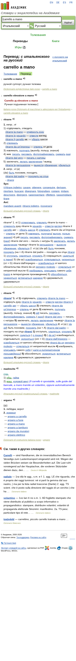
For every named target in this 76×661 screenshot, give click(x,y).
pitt (37, 313)
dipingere (22, 194)
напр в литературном (46, 350)
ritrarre (46, 211)
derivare (61, 187)
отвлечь (38, 146)
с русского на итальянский (60, 58)
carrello (20, 139)
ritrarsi (10, 180)
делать (24, 161)
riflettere (50, 194)
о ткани (8, 259)
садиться (68, 255)
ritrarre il (10, 139)
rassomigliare (63, 194)
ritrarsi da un (57, 342)
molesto (50, 266)
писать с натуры (36, 157)
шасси (31, 229)
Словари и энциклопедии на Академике (30, 13)
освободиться (46, 263)
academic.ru (13, 6)
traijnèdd (9, 519)
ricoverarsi (46, 205)
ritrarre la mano (14, 132)
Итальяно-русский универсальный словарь (26, 394)
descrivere (9, 194)
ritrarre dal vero (14, 157)
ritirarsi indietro (30, 205)
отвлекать (12, 143)
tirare (6, 198)
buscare (19, 191)
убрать (36, 139)
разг (68, 154)
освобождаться (34, 259)
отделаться (64, 266)
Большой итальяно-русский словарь (22, 211)
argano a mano (16, 423)
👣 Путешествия (8, 543)
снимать (60, 154)
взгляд (58, 226)
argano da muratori (18, 431)
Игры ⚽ (20, 47)
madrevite (54, 394)
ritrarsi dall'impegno (56, 338)
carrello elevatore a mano (16, 113)
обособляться (59, 274)
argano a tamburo (18, 427)
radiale (8, 476)
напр (7, 274)
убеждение (50, 165)
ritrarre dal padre (14, 176)
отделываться (52, 259)
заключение (35, 161)
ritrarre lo (10, 135)
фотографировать (43, 154)
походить (9, 252)
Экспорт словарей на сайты (13, 548)
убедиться (64, 165)
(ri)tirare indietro (13, 187)
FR (70, 2)
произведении (12, 353)
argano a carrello (17, 416)
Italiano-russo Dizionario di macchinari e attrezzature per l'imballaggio (37, 109)
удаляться (25, 255)
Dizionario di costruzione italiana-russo (22, 440)
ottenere (36, 187)
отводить (42, 222)
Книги (55, 41)
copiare (55, 191)
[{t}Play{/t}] (24, 78)
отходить (37, 255)
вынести (39, 165)
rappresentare (36, 194)
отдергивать (28, 222)
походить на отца (38, 176)
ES (64, 2)
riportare (8, 191)
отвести (34, 135)
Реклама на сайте (38, 537)
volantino (9, 497)
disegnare (30, 191)
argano (46, 440)
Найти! (68, 22)
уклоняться (68, 259)
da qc (52, 335)
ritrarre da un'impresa (17, 146)
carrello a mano (49, 89)
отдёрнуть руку (35, 132)
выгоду (57, 233)
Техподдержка (22, 537)
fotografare (43, 191)
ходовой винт (20, 381)
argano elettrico (16, 434)
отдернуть (9, 226)
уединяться (10, 278)
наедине (38, 278)
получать (24, 150)
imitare (65, 191)
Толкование (10, 73)
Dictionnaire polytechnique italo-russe (22, 89)
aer (14, 305)
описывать (50, 270)
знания (8, 237)
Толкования (38, 34)
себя (68, 270)
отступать (12, 255)
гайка (16, 377)
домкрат (11, 412)
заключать (60, 241)
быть (11, 172)
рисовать (26, 154)
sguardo (21, 135)
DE (58, 2)
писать (16, 154)
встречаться (25, 278)
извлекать (34, 233)
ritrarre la (10, 165)
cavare (27, 187)
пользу (66, 233)
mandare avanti (12, 205)
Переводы (20, 41)
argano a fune (15, 420)
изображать (36, 270)
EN (51, 2)
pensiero (41, 266)
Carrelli (8, 455)
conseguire (49, 187)
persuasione (23, 165)
